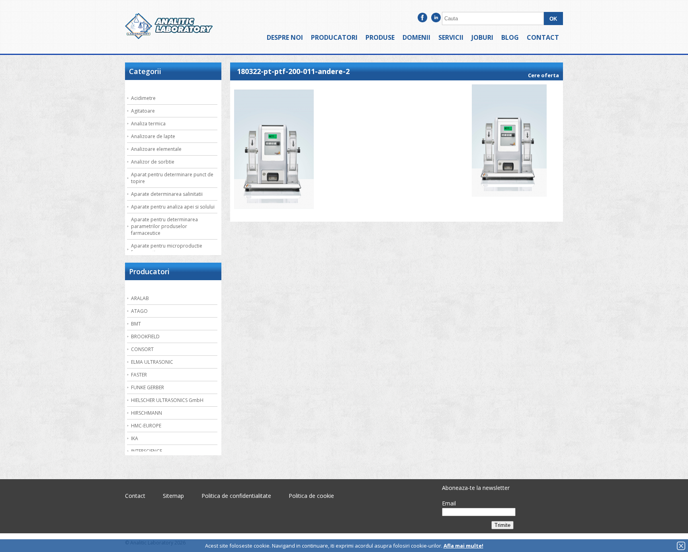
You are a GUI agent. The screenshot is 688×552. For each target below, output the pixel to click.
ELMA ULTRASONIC (152, 362)
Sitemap (173, 495)
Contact (543, 37)
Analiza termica (148, 123)
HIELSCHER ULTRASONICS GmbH (167, 400)
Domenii (416, 37)
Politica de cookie (311, 495)
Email (449, 503)
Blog (510, 37)
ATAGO (139, 311)
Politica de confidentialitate (236, 495)
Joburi (482, 37)
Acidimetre (143, 98)
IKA (134, 438)
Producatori (334, 37)
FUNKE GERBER (147, 387)
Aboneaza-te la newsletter (476, 488)
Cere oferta (543, 75)
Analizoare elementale (156, 149)
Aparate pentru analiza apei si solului (173, 206)
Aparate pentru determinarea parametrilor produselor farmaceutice (164, 226)
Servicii (450, 37)
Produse (380, 37)
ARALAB (140, 298)
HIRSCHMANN (146, 413)
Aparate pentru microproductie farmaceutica (166, 249)
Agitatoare (143, 110)
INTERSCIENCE (146, 451)
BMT (136, 323)
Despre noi (285, 37)
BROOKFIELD (145, 336)
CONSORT (142, 349)
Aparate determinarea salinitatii (167, 194)
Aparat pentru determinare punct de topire (172, 178)
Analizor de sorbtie (152, 161)
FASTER (139, 374)
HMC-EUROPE (146, 425)
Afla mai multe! (463, 545)
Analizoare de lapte (153, 136)
